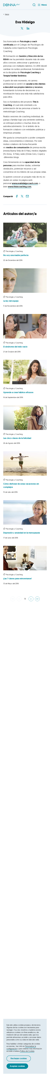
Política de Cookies (27, 1051)
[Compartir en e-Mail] (27, 196)
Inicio (7, 14)
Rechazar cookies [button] (19, 1058)
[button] (11, 4)
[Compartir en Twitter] (22, 196)
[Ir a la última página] (37, 599)
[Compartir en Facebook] (16, 196)
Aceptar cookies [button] (17, 1066)
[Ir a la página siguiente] (31, 599)
